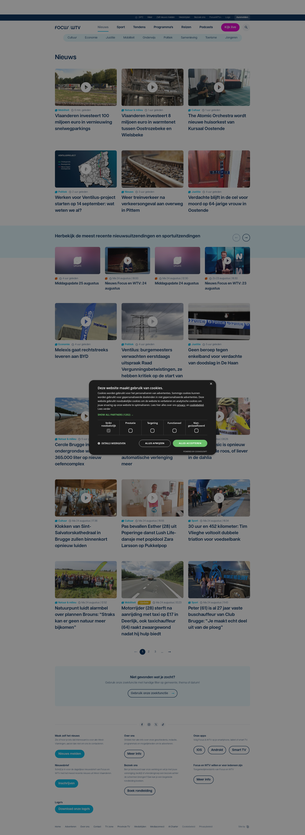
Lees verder (104, 408)
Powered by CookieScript (195, 451)
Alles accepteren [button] (190, 443)
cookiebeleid (197, 405)
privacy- (181, 405)
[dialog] (152, 417)
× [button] (211, 384)
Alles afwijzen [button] (154, 443)
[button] (152, 414)
